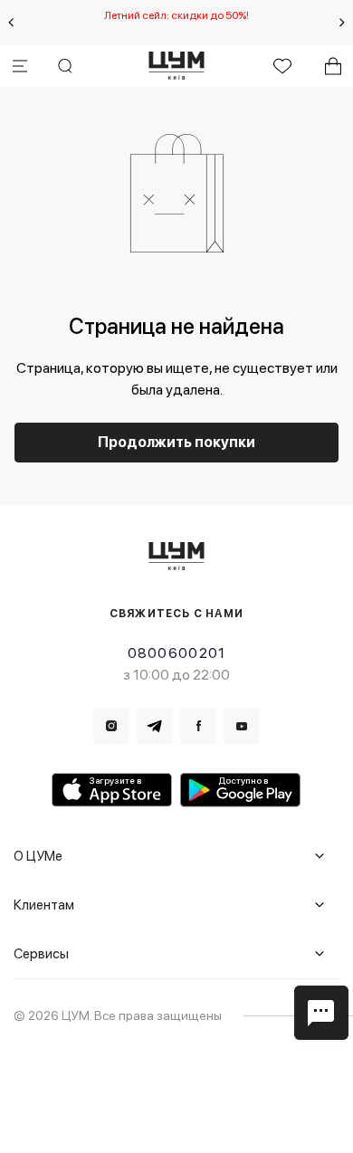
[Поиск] (65, 66)
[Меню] (20, 66)
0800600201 (177, 653)
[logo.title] (177, 556)
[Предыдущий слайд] (11, 22)
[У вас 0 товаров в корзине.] (333, 66)
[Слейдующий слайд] (342, 22)
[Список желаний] (282, 66)
